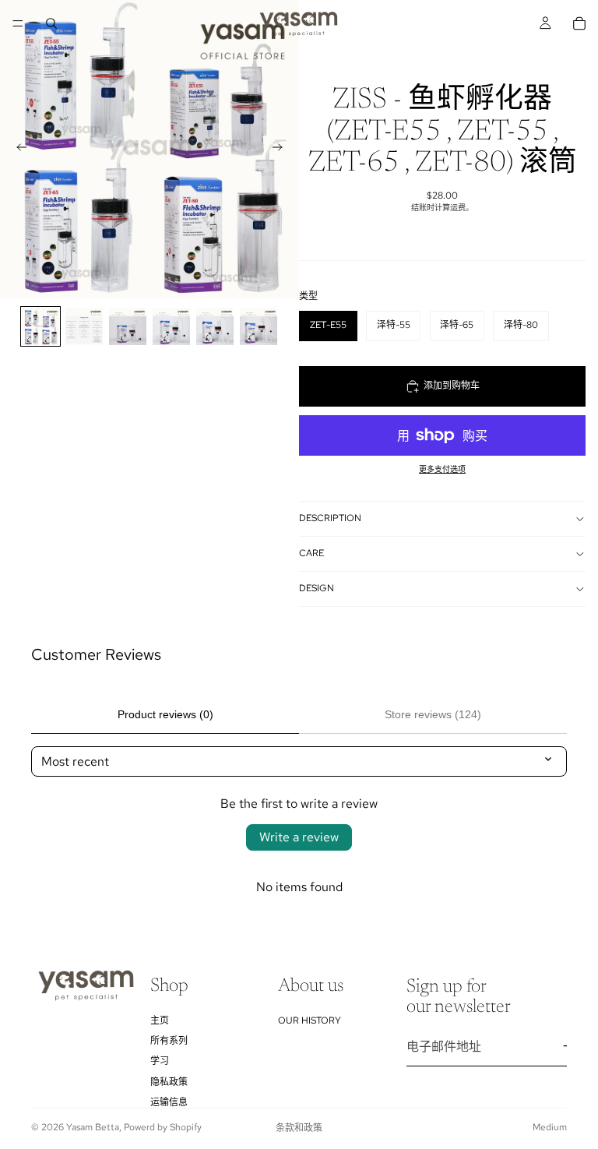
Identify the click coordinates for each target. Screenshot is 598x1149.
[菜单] (18, 23)
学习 (159, 1061)
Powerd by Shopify (163, 1127)
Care (311, 553)
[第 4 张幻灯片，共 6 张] (171, 326)
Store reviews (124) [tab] (433, 714)
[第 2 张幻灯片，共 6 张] (84, 326)
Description (330, 518)
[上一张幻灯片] (17, 149)
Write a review (299, 837)
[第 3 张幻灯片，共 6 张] (127, 326)
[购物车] (579, 23)
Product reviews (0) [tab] (165, 714)
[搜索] (51, 23)
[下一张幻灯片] (282, 149)
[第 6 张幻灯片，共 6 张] (258, 326)
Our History (309, 1019)
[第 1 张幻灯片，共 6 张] (40, 326)
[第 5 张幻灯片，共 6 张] (215, 326)
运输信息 (169, 1102)
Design (316, 588)
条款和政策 (299, 1128)
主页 (159, 1019)
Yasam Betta (92, 1127)
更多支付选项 (442, 469)
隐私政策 (169, 1081)
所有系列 (169, 1040)
